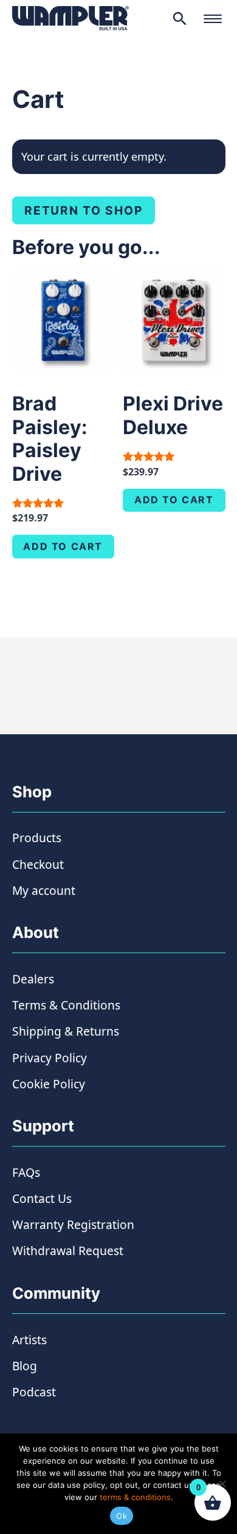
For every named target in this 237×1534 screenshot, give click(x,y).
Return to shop (83, 210)
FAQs (26, 1172)
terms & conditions (135, 1497)
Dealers (33, 979)
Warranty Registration (73, 1224)
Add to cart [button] (63, 546)
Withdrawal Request (67, 1250)
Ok (121, 1516)
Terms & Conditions (66, 1005)
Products (36, 837)
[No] (222, 1484)
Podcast (34, 1392)
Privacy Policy (49, 1058)
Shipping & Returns (65, 1031)
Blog (24, 1366)
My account (43, 890)
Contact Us (42, 1198)
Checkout (38, 864)
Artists (29, 1339)
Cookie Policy (48, 1084)
